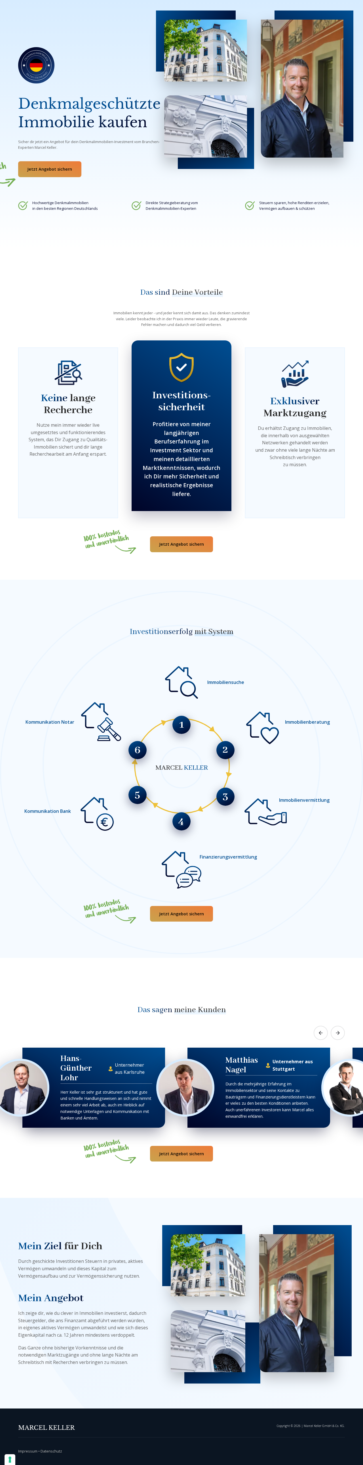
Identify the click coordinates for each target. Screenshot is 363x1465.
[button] (321, 1033)
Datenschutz (51, 1451)
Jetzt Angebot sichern (49, 169)
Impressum (27, 1451)
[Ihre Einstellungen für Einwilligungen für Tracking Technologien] (10, 1459)
